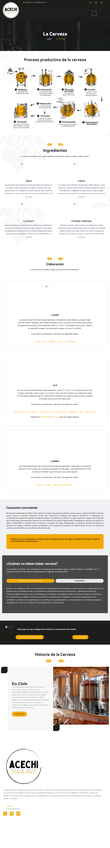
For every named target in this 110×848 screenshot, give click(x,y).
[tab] (30, 581)
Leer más (19, 714)
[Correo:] (4, 806)
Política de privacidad (9, 824)
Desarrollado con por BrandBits (55, 842)
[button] (103, 13)
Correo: (9, 806)
